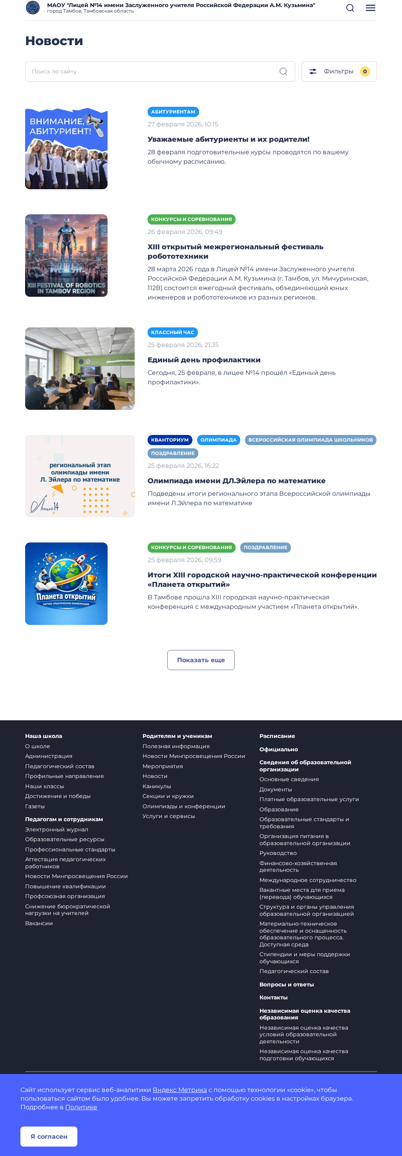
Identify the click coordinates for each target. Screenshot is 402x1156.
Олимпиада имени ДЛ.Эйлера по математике (237, 481)
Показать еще (201, 660)
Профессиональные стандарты (70, 849)
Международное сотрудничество (307, 880)
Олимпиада (219, 440)
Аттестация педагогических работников (65, 863)
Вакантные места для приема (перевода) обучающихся (302, 893)
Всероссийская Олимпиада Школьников (311, 440)
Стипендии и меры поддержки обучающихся (304, 958)
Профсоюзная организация (65, 896)
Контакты (273, 997)
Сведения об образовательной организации (305, 766)
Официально (278, 749)
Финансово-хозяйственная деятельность (298, 867)
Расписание (277, 736)
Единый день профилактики (204, 360)
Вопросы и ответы (286, 984)
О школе (37, 746)
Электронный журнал (56, 829)
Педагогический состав (60, 766)
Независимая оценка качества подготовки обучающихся (303, 1055)
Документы (275, 789)
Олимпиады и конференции (184, 806)
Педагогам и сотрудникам (64, 819)
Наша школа (43, 736)
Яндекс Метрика (180, 1090)
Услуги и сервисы (169, 816)
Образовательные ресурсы (64, 839)
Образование (279, 809)
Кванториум (170, 440)
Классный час (172, 332)
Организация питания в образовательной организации (305, 840)
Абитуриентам (173, 112)
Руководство (278, 852)
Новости (155, 776)
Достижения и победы (58, 796)
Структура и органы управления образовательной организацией (306, 910)
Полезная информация (176, 746)
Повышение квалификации (65, 886)
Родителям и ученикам (177, 736)
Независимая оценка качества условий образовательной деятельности (303, 1034)
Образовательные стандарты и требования (304, 823)
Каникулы (157, 786)
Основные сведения (289, 779)
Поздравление (173, 453)
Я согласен (49, 1136)
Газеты (35, 806)
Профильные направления (64, 776)
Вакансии (39, 923)
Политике (81, 1107)
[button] (350, 8)
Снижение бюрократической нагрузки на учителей (67, 910)
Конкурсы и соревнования (191, 219)
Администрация (48, 756)
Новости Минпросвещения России (76, 876)
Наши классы (44, 786)
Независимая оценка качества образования (304, 1014)
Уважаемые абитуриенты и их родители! (228, 139)
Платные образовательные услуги (309, 799)
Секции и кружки (168, 796)
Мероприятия (163, 766)
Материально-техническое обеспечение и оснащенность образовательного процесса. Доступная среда (303, 934)
